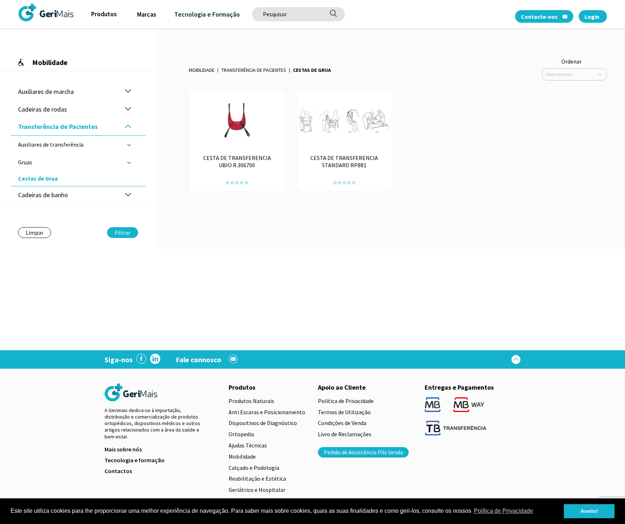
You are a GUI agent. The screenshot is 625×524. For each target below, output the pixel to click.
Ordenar (571, 61)
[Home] (27, 12)
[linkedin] (155, 359)
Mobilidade (201, 70)
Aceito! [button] (589, 511)
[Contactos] (233, 360)
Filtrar (123, 232)
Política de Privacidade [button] (503, 511)
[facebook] (141, 359)
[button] (128, 91)
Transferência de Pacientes (253, 70)
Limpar (34, 232)
